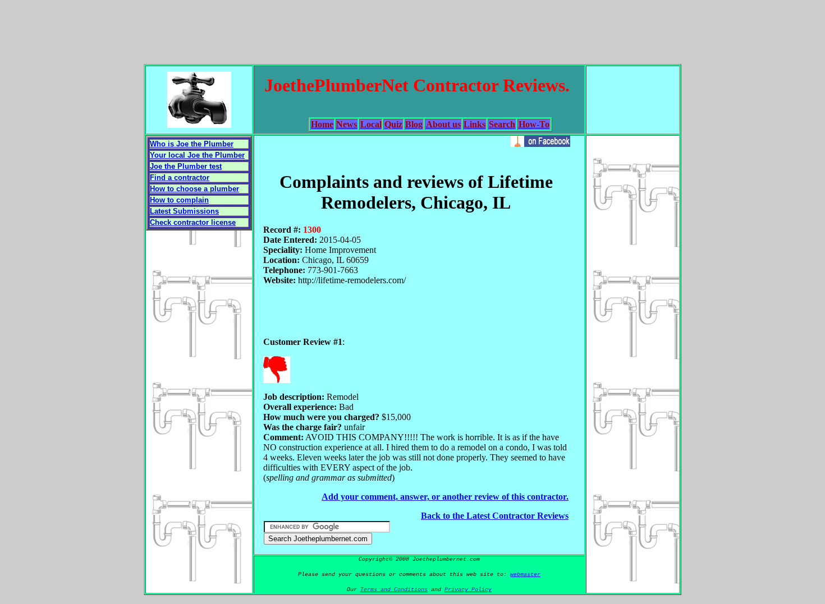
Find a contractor (179, 177)
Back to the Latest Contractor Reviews (495, 515)
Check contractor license (193, 222)
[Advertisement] (412, 29)
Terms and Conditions (394, 590)
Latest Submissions (184, 211)
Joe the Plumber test (186, 166)
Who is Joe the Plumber (191, 144)
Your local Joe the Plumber (197, 155)
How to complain (179, 200)
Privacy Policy (468, 590)
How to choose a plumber (194, 189)
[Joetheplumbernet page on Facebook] (540, 144)
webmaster (525, 574)
